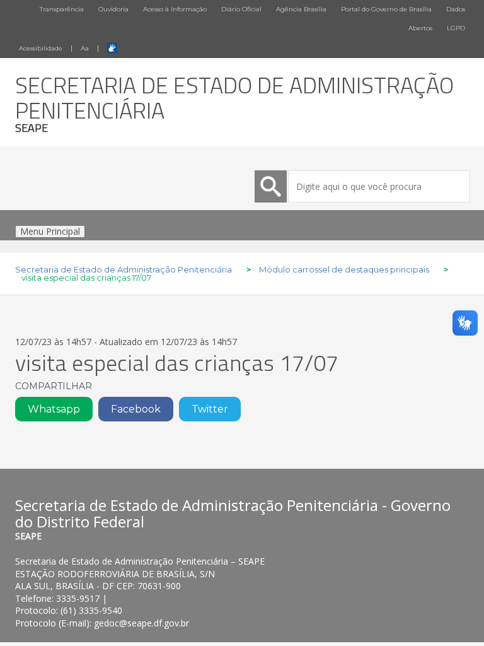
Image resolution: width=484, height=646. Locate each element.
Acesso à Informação (175, 9)
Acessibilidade (40, 48)
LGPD (456, 28)
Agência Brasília (301, 9)
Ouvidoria (113, 9)
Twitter (210, 409)
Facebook (136, 409)
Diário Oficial (241, 9)
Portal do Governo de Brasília (386, 9)
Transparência (62, 9)
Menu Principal (50, 231)
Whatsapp (54, 409)
